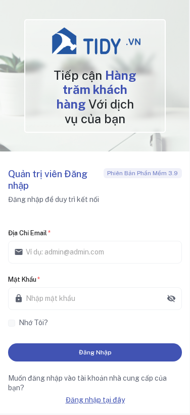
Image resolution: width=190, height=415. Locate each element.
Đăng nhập (95, 352)
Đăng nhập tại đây (95, 400)
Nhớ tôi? (33, 323)
